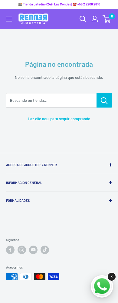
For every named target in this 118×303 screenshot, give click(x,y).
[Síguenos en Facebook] (10, 250)
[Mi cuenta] (95, 19)
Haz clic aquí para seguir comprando (59, 118)
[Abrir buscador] (83, 19)
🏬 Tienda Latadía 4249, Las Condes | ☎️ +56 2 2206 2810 (59, 4)
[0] (107, 19)
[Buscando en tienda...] (104, 100)
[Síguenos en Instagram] (22, 250)
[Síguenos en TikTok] (45, 250)
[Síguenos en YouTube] (33, 250)
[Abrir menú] (9, 19)
